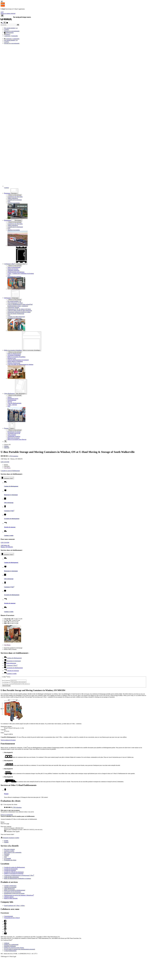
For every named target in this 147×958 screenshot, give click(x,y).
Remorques (14, 193)
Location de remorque (10, 870)
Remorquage (7, 220)
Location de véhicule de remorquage (14, 872)
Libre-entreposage (8, 502)
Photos (7, 468)
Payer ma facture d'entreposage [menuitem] (15, 313)
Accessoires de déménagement (11, 518)
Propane (12, 428)
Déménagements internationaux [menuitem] (15, 272)
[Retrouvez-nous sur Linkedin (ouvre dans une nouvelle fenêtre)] (5, 929)
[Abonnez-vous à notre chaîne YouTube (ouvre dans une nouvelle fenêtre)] (5, 934)
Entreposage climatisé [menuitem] (13, 307)
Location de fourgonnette (11, 869)
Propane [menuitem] (6, 428)
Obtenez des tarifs (6, 685)
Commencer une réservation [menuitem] (15, 196)
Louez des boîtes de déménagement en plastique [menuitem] (20, 364)
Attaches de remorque (9, 527)
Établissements (10, 950)
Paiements (7, 854)
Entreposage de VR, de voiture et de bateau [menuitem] (19, 309)
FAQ (5, 857)
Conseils (6, 855)
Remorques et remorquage (11, 494)
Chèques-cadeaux (9, 897)
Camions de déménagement (11, 486)
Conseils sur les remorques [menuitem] (14, 199)
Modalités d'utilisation (10, 946)
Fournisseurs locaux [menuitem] (12, 398)
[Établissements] (7, 23)
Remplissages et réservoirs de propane (14, 893)
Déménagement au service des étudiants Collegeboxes (19, 895)
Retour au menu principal (15, 195)
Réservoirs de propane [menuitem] (13, 438)
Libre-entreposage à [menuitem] (15, 303)
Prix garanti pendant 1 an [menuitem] (11, 28)
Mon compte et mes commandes (12, 852)
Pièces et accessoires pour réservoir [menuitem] (16, 439)
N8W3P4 (6, 447)
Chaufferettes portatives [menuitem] (13, 436)
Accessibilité (7, 858)
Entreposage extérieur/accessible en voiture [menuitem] (19, 312)
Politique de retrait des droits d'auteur (14, 947)
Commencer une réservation (15, 224)
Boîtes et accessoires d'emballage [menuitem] (13, 350)
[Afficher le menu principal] (2, 15)
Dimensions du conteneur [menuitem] (14, 276)
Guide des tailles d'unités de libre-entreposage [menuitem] (19, 310)
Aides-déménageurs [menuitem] (9, 393)
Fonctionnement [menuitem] (11, 400)
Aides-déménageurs (21, 393)
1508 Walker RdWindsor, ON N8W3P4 (7, 546)
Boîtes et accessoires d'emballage (31, 350)
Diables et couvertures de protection (13, 873)
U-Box (21, 264)
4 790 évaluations (13, 456)
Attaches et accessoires (10, 887)
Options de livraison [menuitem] (12, 269)
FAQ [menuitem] (8, 201)
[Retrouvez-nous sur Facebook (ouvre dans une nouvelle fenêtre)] (5, 921)
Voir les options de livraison (8, 740)
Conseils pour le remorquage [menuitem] (15, 227)
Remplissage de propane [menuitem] (14, 431)
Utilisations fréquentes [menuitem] (13, 270)
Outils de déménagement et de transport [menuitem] (18, 360)
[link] (20, 19)
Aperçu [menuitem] (9, 397)
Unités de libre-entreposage (11, 877)
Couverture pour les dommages (12, 891)
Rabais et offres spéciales (11, 898)
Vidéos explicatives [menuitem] (12, 198)
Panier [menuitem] (7, 34)
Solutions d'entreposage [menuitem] (13, 363)
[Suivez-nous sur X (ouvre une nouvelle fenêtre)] (5, 931)
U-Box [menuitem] (9, 264)
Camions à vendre (8, 535)
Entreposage (15, 298)
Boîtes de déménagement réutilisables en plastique (17, 878)
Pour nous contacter (9, 849)
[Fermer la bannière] (2, 1)
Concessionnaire (8, 916)
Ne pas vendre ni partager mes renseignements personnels (19, 949)
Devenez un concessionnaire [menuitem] (11, 31)
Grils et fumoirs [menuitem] (11, 435)
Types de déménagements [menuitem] (14, 403)
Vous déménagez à (8, 684)
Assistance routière (9, 851)
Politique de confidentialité (11, 944)
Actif (2, 12)
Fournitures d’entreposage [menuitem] (14, 318)
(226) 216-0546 (5, 462)
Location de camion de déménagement (14, 867)
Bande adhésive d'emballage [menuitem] (15, 361)
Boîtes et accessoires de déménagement (14, 890)
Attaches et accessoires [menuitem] (13, 203)
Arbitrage (6, 943)
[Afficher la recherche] (4, 23)
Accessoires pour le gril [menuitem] (13, 433)
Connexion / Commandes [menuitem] (11, 36)
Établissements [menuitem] (9, 32)
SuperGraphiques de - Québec (14, 905)
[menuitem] (23, 224)
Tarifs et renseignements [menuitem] (13, 267)
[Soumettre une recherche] (18, 25)
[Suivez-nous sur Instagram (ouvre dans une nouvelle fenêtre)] (5, 924)
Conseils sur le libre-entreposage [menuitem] (16, 316)
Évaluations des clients (10, 860)
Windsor (6, 446)
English (6, 840)
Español (6, 842)
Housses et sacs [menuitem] (11, 358)
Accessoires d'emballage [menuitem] (14, 355)
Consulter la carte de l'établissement (10, 470)
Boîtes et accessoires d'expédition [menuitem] (16, 357)
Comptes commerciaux (10, 885)
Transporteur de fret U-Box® (12, 917)
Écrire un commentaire (7, 814)
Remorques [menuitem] (7, 193)
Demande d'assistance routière (11, 837)
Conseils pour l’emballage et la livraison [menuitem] (20, 273)
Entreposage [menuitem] (7, 298)
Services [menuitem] (9, 401)
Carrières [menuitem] (6, 29)
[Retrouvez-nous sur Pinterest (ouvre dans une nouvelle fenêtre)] (5, 926)
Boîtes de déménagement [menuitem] (14, 353)
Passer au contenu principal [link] (8, 13)
